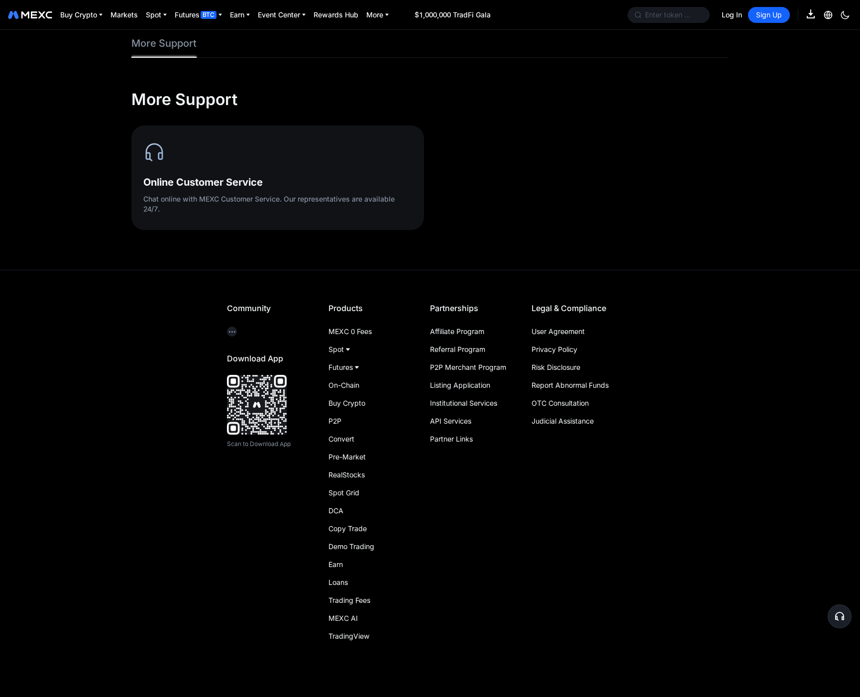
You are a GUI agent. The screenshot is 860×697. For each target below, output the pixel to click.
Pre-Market (347, 457)
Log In (732, 14)
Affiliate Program (457, 331)
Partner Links (451, 439)
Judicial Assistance (563, 421)
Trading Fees (349, 600)
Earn (335, 564)
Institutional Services (463, 403)
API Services (450, 421)
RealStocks (346, 474)
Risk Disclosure (556, 367)
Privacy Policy (554, 349)
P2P (334, 421)
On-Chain (343, 385)
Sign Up (769, 14)
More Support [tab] (164, 43)
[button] (840, 616)
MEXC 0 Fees (350, 331)
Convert (341, 439)
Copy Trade (347, 528)
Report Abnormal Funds (570, 385)
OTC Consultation (560, 403)
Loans (338, 582)
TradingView (348, 636)
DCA (335, 510)
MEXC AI (343, 618)
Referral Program (457, 349)
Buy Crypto (346, 403)
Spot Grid (343, 492)
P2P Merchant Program (468, 367)
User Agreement (558, 331)
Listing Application (460, 385)
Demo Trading (351, 546)
